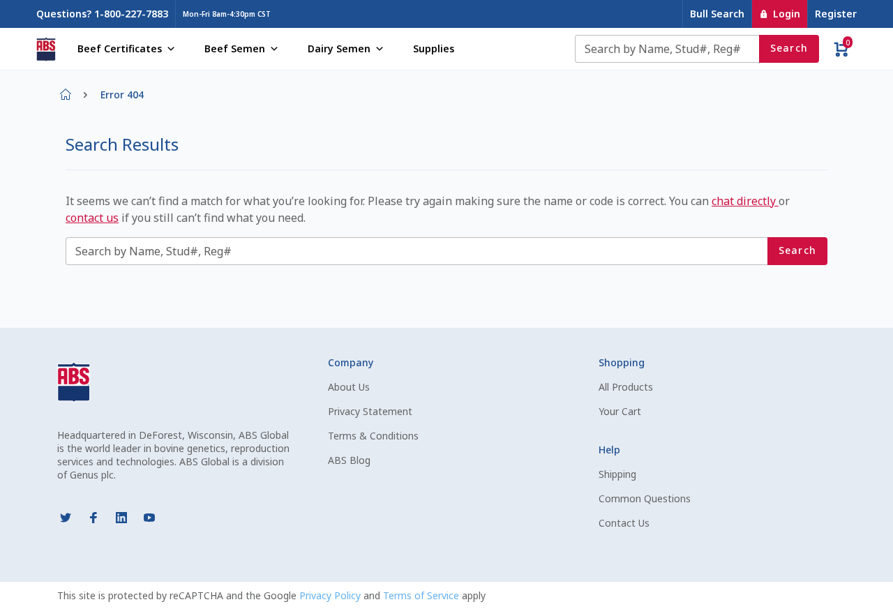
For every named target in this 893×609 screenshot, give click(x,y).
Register (836, 13)
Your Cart (620, 411)
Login (786, 13)
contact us (92, 217)
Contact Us (624, 522)
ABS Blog (349, 460)
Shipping (617, 474)
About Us (349, 386)
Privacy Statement (370, 411)
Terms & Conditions (373, 435)
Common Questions (645, 498)
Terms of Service (422, 595)
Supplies (433, 48)
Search (789, 47)
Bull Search (717, 13)
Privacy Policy (331, 595)
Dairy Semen (339, 48)
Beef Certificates (119, 48)
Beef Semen (234, 48)
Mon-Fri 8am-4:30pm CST (227, 14)
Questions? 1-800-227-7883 (102, 13)
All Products (626, 386)
